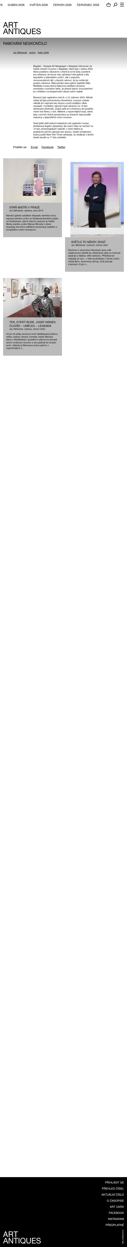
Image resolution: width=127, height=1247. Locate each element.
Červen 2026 (62, 5)
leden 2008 (43, 52)
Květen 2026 (39, 5)
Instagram (116, 1219)
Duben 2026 (16, 5)
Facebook (116, 1213)
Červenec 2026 (88, 5)
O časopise (115, 1200)
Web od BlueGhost (122, 1237)
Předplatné (115, 1225)
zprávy (32, 52)
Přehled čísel (113, 1188)
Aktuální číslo (112, 1194)
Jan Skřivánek (20, 52)
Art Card (117, 1207)
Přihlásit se (114, 1182)
